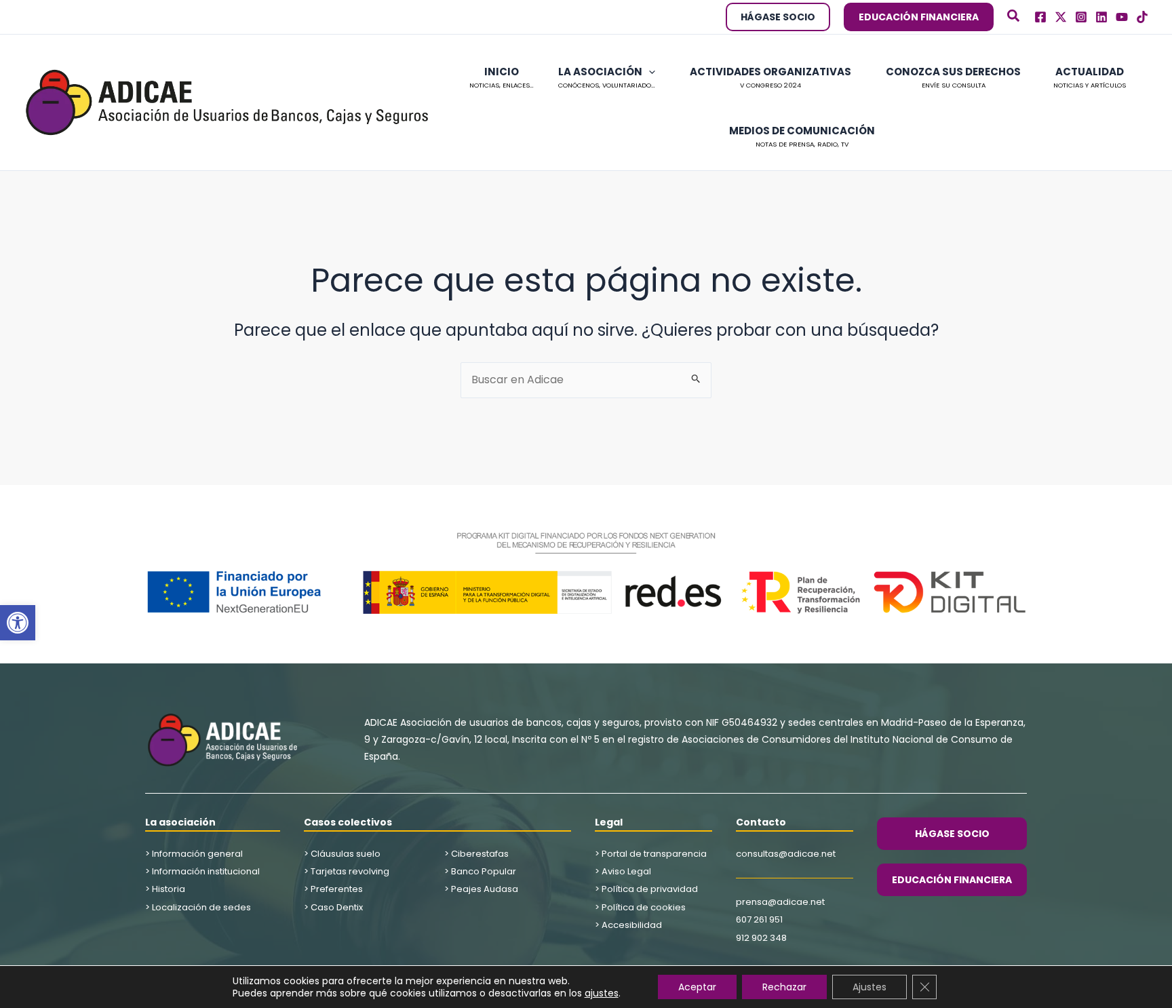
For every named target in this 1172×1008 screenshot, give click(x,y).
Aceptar (697, 987)
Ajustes (869, 987)
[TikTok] (1142, 17)
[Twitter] (1061, 17)
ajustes (602, 993)
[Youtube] (1122, 17)
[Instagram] (1081, 17)
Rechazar (784, 987)
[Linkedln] (1101, 17)
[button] (17, 622)
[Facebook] (1040, 17)
